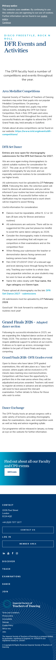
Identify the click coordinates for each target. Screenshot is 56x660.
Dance (6, 584)
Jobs (4, 632)
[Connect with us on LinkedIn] (3, 553)
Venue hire (6, 629)
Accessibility (7, 619)
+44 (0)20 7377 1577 (12, 522)
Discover (8, 561)
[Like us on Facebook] (12, 553)
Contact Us (28, 530)
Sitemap (5, 622)
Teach (6, 569)
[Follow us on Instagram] (17, 553)
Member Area (28, 544)
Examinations (11, 576)
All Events (12, 472)
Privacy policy (7, 616)
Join (5, 592)
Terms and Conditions (10, 613)
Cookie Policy (7, 625)
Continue (6, 22)
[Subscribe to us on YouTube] (8, 553)
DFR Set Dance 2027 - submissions (26, 292)
